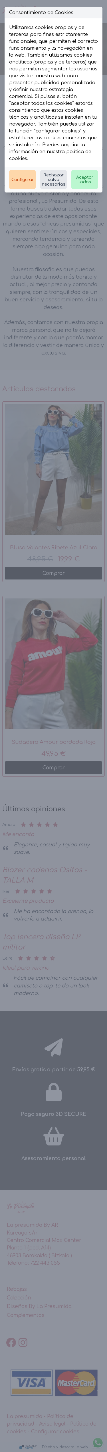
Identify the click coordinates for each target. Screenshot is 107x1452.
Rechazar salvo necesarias (53, 179)
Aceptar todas (84, 179)
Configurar (22, 179)
